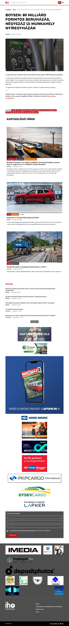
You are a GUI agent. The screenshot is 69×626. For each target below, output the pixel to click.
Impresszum (40, 609)
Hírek (14, 10)
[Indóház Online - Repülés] (14, 2)
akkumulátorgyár (27, 112)
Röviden (22, 214)
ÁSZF (37, 604)
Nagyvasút (20, 159)
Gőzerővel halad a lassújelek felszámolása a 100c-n (27, 267)
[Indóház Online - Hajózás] (23, 2)
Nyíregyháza (17, 112)
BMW (54, 110)
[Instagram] (63, 624)
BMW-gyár (9, 112)
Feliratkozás (12, 535)
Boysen (36, 112)
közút (13, 110)
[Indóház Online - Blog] (18, 2)
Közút (14, 159)
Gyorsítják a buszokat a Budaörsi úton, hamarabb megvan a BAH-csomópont (30, 303)
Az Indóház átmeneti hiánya (14, 309)
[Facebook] (61, 624)
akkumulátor (26, 110)
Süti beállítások (54, 624)
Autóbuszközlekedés (30, 159)
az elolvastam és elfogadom (29, 530)
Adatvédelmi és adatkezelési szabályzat (49, 607)
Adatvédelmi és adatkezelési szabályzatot (22, 530)
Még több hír (34, 321)
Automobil (15, 214)
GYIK (37, 612)
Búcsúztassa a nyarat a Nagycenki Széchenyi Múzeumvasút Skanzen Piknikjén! (30, 315)
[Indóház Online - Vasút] (11, 2)
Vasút (9, 159)
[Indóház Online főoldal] (25, 2)
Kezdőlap (8, 10)
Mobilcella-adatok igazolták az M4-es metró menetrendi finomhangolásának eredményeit (30, 289)
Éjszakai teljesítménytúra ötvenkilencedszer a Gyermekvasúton (26, 297)
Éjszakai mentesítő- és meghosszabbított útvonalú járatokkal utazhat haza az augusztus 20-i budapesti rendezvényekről (33, 163)
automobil (35, 110)
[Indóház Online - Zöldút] (20, 2)
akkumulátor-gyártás (45, 110)
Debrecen (19, 110)
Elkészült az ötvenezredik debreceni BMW (23, 218)
